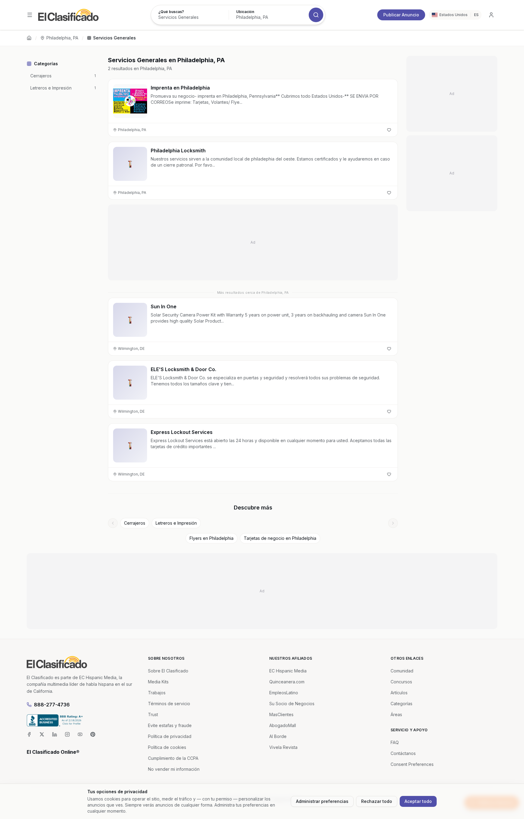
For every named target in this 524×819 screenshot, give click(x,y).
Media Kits (158, 681)
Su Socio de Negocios (291, 703)
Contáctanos (403, 753)
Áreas (396, 714)
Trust (153, 714)
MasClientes (281, 714)
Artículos (399, 692)
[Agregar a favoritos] (389, 130)
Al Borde (278, 736)
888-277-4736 (52, 705)
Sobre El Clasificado (168, 670)
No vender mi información (174, 769)
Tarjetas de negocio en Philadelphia (280, 538)
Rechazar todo (376, 801)
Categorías (401, 703)
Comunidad (402, 670)
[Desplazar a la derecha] (393, 523)
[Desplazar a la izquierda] (113, 523)
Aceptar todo (418, 801)
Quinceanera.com (286, 681)
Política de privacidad (169, 736)
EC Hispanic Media (288, 670)
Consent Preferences (412, 764)
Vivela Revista (283, 747)
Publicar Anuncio (401, 14)
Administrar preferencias (322, 801)
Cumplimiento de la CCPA (173, 758)
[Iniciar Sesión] (491, 15)
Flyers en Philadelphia (211, 538)
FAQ (395, 742)
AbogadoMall (282, 725)
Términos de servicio (169, 703)
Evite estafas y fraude (170, 725)
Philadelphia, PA (62, 37)
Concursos (401, 681)
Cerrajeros (134, 523)
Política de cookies (167, 747)
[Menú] (30, 15)
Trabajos (157, 692)
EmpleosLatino (283, 692)
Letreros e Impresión (176, 523)
